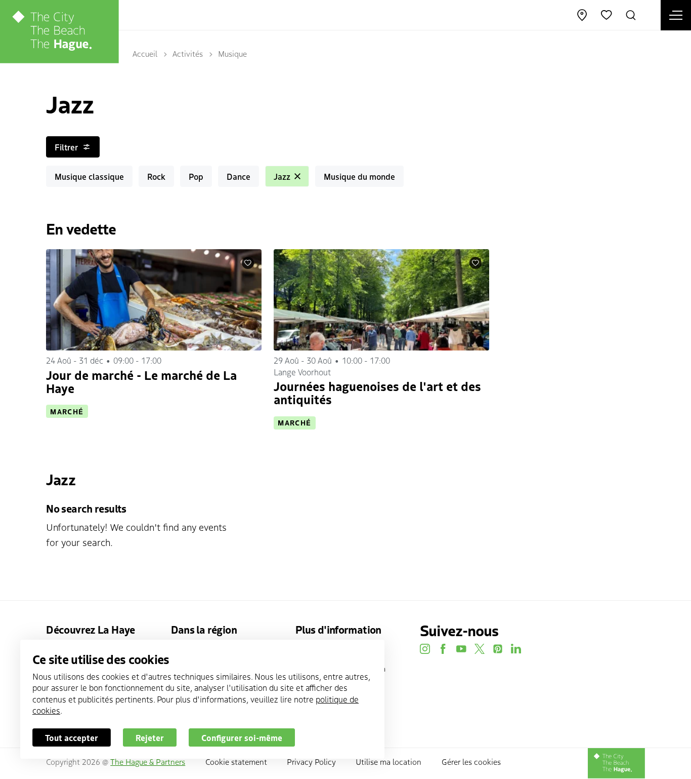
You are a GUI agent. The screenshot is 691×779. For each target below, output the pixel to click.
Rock (156, 176)
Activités (187, 53)
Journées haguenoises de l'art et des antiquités (377, 392)
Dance (238, 176)
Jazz (282, 176)
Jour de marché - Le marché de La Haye (141, 381)
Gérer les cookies (471, 761)
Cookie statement (236, 761)
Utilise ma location (388, 761)
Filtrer (66, 146)
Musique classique (89, 176)
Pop (196, 176)
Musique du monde (359, 176)
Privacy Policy (311, 761)
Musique (232, 53)
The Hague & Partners (147, 761)
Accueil (145, 53)
